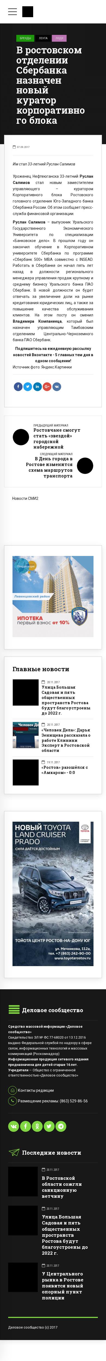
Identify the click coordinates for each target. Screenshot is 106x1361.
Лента (43, 38)
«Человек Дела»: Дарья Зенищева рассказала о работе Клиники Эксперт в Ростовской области (66, 740)
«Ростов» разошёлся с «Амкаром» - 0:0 (65, 770)
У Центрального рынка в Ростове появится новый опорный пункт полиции (62, 1286)
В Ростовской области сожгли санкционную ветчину (62, 1187)
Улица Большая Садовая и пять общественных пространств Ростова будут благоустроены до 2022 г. (66, 700)
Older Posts (53, 523)
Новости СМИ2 (25, 498)
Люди (59, 38)
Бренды (25, 38)
